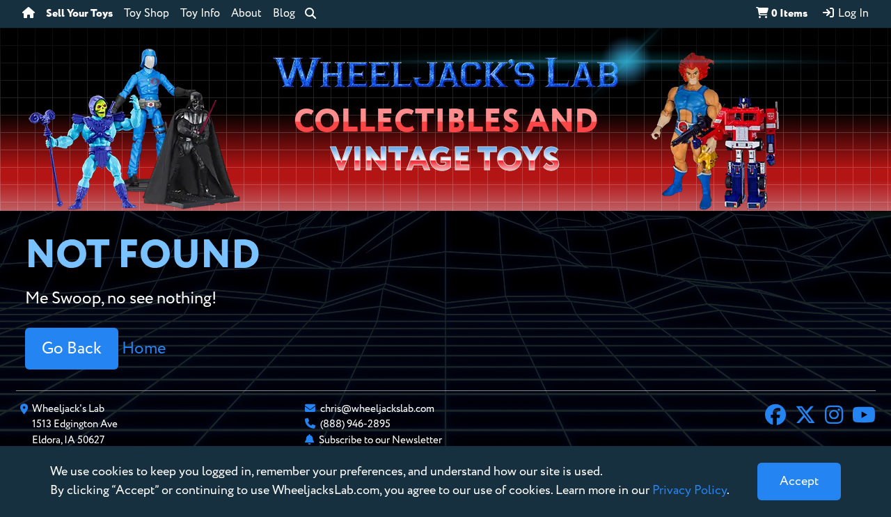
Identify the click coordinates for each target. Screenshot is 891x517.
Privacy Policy (689, 490)
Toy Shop (146, 13)
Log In (852, 13)
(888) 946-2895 (355, 424)
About (246, 13)
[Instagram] (834, 416)
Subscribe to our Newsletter (380, 440)
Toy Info (200, 13)
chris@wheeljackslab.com (377, 409)
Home (144, 348)
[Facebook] (775, 416)
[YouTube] (864, 416)
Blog (284, 13)
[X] (805, 416)
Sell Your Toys (79, 13)
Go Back (72, 348)
